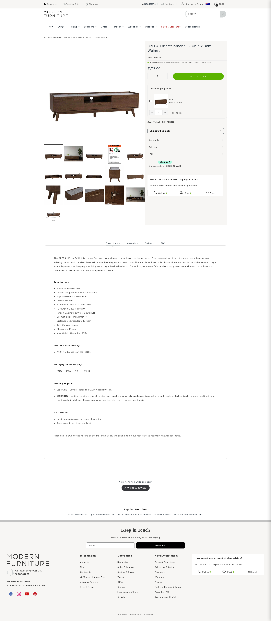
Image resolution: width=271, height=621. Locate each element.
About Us (84, 562)
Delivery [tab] (149, 243)
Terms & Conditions (165, 562)
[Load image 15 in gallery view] (135, 195)
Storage (121, 587)
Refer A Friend (87, 587)
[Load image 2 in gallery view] (73, 154)
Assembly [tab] (132, 243)
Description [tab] (113, 243)
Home (46, 37)
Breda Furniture (58, 37)
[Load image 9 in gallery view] (114, 174)
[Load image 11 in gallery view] (53, 195)
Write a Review (138, 488)
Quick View (161, 101)
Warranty (159, 577)
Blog (82, 567)
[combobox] (205, 14)
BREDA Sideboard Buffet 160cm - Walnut (177, 102)
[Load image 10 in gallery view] (135, 174)
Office (120, 582)
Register (189, 4)
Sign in (200, 4)
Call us (161, 193)
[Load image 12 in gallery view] (73, 195)
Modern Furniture (128, 614)
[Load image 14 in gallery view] (114, 195)
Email (212, 193)
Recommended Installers (167, 597)
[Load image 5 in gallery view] (135, 154)
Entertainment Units (127, 592)
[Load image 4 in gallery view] (114, 154)
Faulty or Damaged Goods (168, 587)
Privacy (158, 582)
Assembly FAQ (162, 592)
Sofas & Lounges (126, 567)
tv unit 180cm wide (77, 514)
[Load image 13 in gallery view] (94, 195)
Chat (186, 193)
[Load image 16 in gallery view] (53, 215)
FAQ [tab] (163, 243)
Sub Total (153, 122)
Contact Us (86, 572)
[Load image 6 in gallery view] (53, 174)
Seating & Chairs (125, 572)
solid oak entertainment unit (188, 514)
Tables (120, 577)
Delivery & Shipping (164, 567)
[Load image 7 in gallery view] (73, 174)
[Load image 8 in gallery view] (94, 174)
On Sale (121, 597)
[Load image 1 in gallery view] (53, 154)
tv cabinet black (162, 514)
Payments (160, 572)
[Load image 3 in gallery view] (94, 154)
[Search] (223, 14)
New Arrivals (123, 562)
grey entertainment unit (103, 514)
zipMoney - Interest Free (92, 577)
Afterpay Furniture (89, 582)
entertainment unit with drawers (134, 514)
